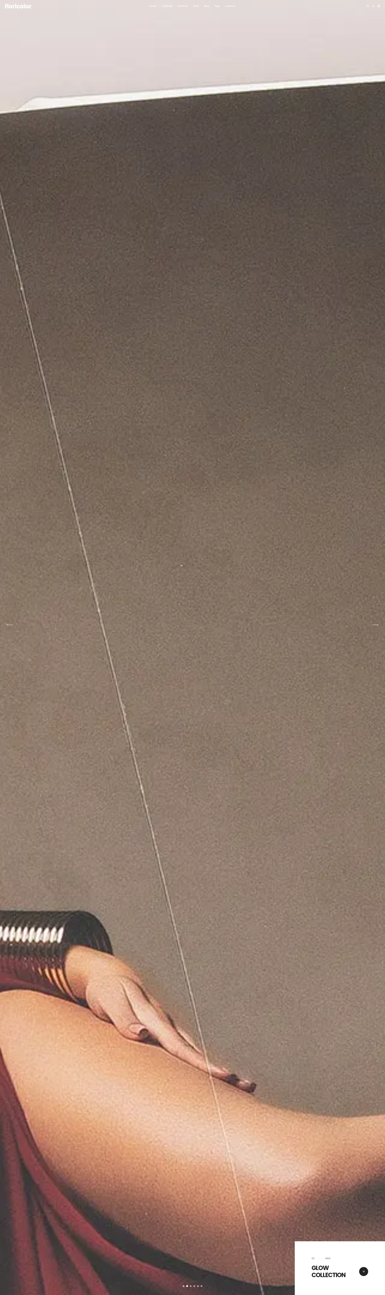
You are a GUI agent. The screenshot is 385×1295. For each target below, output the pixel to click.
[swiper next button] (10, 625)
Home (153, 6)
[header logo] (35, 6)
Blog (206, 6)
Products (183, 6)
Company (167, 6)
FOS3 (196, 6)
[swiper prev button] (375, 625)
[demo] (363, 1271)
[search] (367, 6)
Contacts (230, 6)
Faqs (217, 6)
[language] (373, 6)
